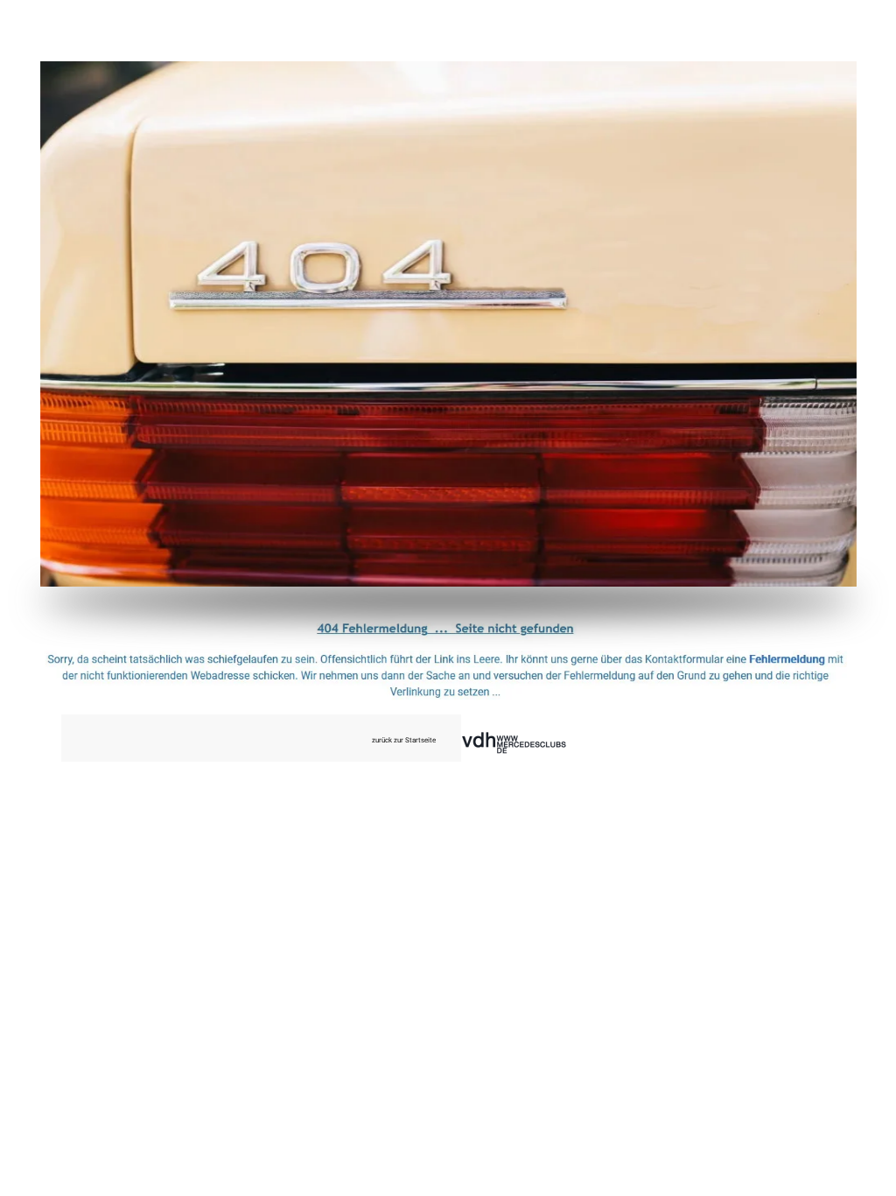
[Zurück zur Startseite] (448, 324)
